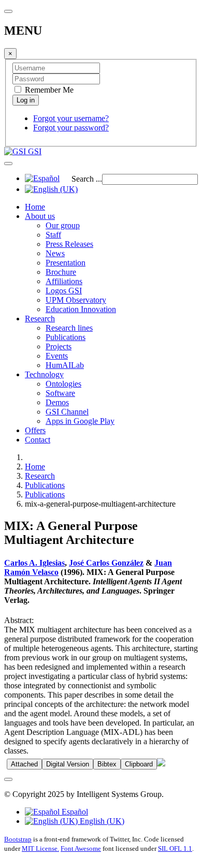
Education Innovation (81, 309)
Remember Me (48, 89)
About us (40, 216)
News (55, 253)
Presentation (65, 262)
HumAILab (65, 365)
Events (57, 355)
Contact (37, 439)
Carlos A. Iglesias (34, 562)
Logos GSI (64, 290)
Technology (44, 374)
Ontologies (63, 383)
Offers (35, 430)
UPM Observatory (76, 299)
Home (35, 206)
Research (40, 318)
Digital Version (67, 764)
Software (60, 393)
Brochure (61, 272)
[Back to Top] (8, 779)
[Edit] (161, 763)
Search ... (86, 178)
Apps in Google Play (80, 421)
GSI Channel (67, 411)
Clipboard (139, 764)
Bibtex (107, 764)
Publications (65, 337)
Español (74, 811)
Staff (53, 234)
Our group (63, 225)
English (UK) (101, 821)
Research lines (69, 327)
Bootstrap (18, 839)
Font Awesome (81, 848)
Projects (58, 346)
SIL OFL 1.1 (175, 848)
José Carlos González (106, 562)
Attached (24, 764)
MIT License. (40, 848)
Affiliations (64, 281)
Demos (57, 402)
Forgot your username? (71, 118)
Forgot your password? (71, 127)
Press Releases (69, 244)
